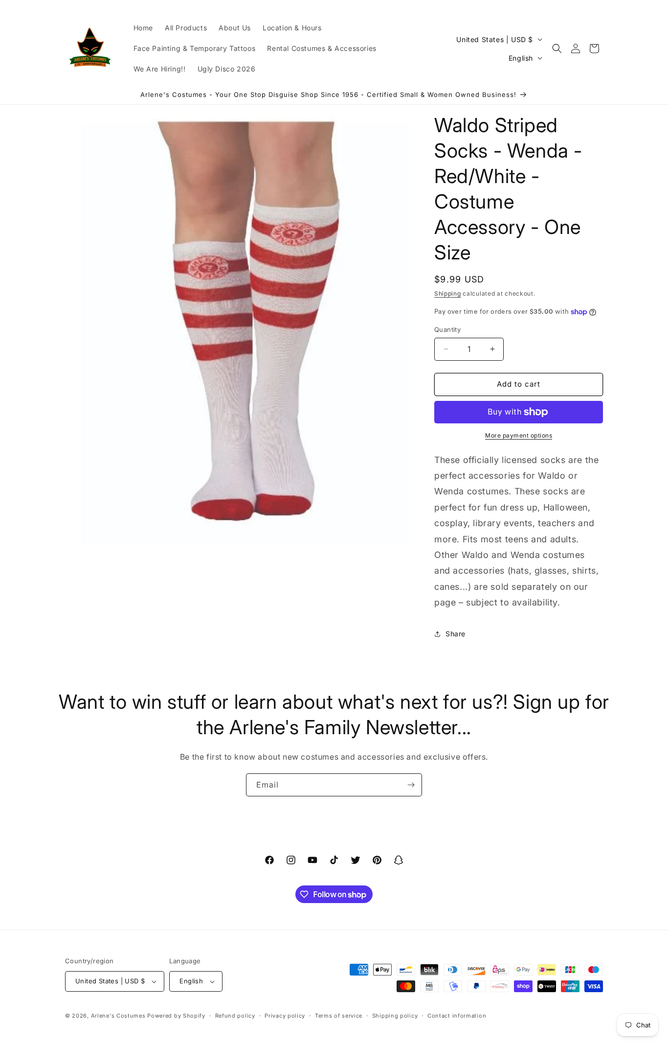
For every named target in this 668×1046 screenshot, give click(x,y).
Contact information (456, 1015)
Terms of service (338, 1015)
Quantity (447, 329)
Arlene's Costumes (118, 1015)
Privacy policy (285, 1015)
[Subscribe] (411, 784)
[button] (557, 48)
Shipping (447, 293)
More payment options (518, 435)
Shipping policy (395, 1015)
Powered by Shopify (176, 1015)
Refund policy (235, 1015)
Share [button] (455, 633)
